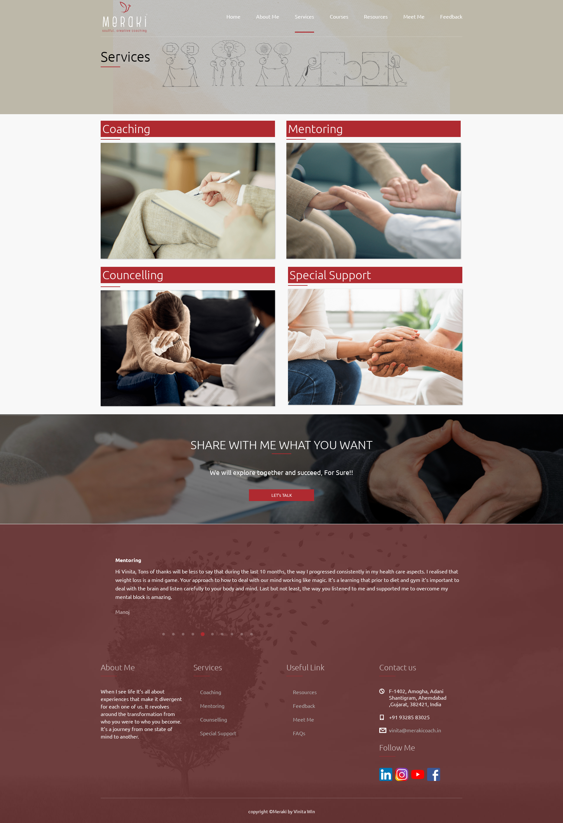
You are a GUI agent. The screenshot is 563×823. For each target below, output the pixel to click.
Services (304, 16)
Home (233, 16)
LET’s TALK (281, 495)
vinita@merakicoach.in (415, 730)
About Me (267, 16)
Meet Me (414, 16)
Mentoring (212, 705)
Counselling (213, 719)
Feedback (451, 16)
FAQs (299, 733)
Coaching (210, 692)
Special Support (218, 733)
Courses (339, 16)
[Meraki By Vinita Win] (125, 16)
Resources (376, 16)
